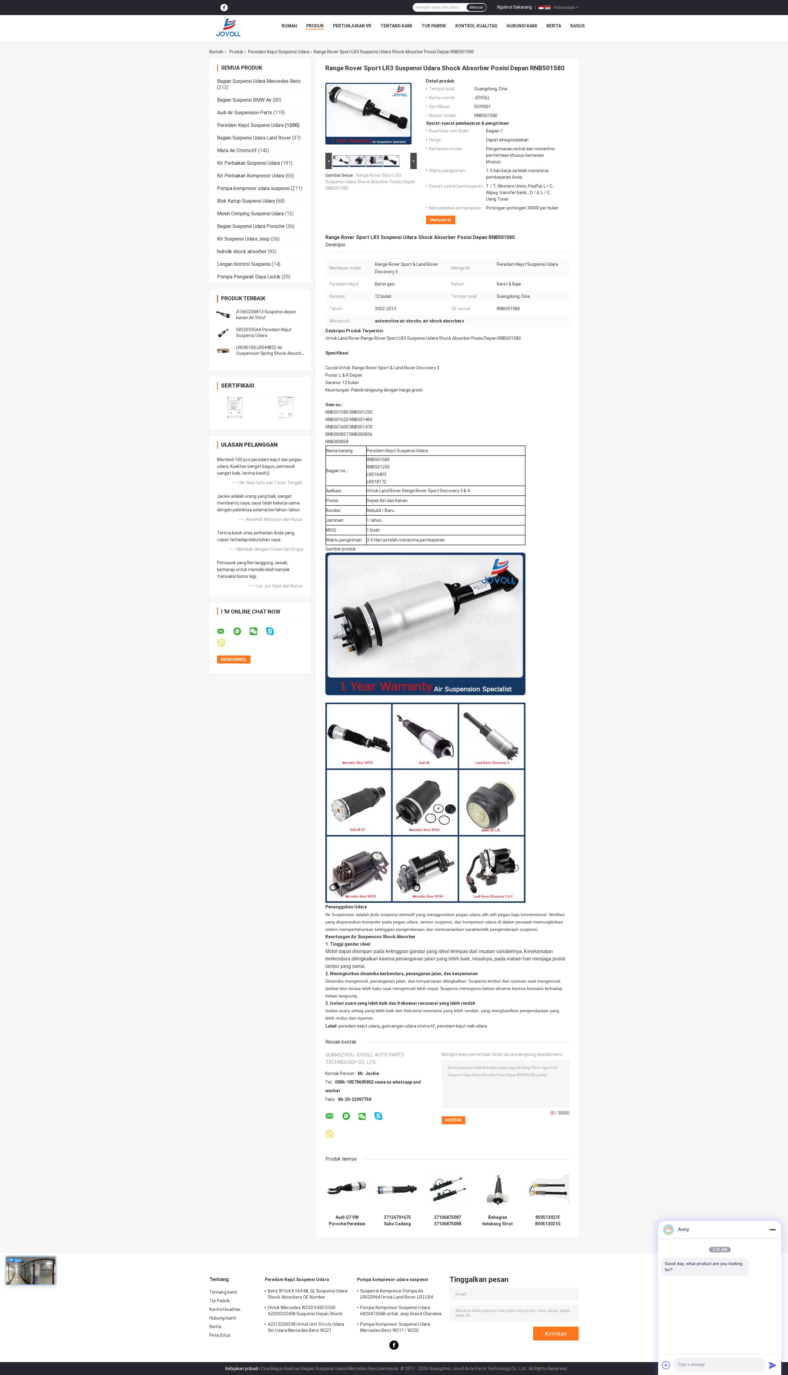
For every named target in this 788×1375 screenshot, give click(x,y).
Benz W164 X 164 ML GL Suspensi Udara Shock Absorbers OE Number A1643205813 (308, 1294)
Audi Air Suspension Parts (244, 113)
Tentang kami (396, 25)
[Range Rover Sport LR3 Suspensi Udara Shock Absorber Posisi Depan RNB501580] (368, 114)
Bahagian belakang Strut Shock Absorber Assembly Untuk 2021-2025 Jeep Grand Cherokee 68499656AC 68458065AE (497, 1221)
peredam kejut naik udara (462, 1026)
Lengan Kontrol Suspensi (244, 264)
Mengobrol (440, 219)
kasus (577, 25)
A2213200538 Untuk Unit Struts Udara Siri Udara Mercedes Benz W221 (306, 1327)
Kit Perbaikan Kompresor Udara (250, 176)
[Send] (773, 1365)
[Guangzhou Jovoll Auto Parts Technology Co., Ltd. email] (224, 631)
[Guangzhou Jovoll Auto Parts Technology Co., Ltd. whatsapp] (241, 631)
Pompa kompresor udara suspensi (253, 188)
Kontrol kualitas (476, 25)
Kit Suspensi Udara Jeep (243, 239)
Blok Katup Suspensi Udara (246, 201)
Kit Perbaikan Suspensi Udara (248, 163)
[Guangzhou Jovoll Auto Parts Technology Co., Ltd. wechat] (257, 631)
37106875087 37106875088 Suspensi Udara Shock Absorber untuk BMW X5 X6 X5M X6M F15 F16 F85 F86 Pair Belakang (447, 1221)
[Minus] (772, 1229)
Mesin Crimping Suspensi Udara (250, 214)
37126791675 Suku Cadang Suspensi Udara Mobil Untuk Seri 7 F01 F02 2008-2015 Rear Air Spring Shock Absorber (397, 1221)
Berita (553, 25)
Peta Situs (220, 1335)
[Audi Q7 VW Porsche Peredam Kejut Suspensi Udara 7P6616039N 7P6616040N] (347, 1190)
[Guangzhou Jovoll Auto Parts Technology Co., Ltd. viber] (225, 643)
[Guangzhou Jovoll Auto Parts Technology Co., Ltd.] (228, 27)
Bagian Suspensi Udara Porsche (251, 226)
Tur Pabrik (433, 25)
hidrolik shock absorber (242, 251)
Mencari (476, 7)
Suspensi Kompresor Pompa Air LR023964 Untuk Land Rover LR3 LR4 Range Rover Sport (396, 1294)
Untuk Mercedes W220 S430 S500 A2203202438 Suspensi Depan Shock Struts (305, 1311)
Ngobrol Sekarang (514, 7)
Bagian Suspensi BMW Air (244, 100)
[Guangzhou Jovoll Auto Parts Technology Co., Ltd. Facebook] (224, 7)
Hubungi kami (521, 25)
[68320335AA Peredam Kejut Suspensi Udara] (223, 332)
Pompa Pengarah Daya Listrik (248, 277)
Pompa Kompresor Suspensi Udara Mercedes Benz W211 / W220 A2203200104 (395, 1328)
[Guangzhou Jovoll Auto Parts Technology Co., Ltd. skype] (274, 631)
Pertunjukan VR (352, 25)
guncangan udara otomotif (408, 1026)
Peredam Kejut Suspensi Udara (278, 51)
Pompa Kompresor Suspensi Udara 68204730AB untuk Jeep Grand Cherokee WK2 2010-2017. (401, 1311)
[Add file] (666, 1365)
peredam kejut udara (359, 1026)
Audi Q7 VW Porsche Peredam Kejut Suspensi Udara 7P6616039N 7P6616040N (347, 1221)
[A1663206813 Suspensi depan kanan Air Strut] (223, 314)
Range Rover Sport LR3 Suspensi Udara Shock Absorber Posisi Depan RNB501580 (370, 182)
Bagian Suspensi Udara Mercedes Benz (259, 81)
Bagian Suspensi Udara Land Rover (254, 138)
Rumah (289, 25)
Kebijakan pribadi (241, 1368)
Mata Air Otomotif (237, 150)
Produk (315, 25)
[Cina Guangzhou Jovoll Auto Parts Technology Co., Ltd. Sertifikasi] (234, 407)
